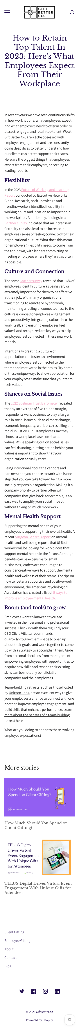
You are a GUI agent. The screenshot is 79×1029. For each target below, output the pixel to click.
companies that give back (24, 495)
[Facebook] (33, 991)
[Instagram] (45, 991)
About (9, 949)
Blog (7, 966)
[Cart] (72, 12)
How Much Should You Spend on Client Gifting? (36, 825)
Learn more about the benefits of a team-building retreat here (38, 715)
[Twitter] (22, 991)
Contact (10, 957)
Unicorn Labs (19, 692)
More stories (21, 767)
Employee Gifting (17, 940)
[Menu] (7, 12)
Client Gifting (14, 932)
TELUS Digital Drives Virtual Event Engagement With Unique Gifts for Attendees (38, 888)
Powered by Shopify (39, 1020)
